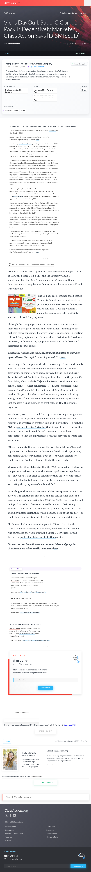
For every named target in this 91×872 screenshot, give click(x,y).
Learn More (51, 765)
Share (8, 53)
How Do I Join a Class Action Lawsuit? (36, 640)
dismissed (52, 130)
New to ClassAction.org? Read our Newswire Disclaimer (32, 265)
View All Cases (10, 827)
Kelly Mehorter (13, 43)
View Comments (80, 53)
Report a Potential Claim (14, 833)
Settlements (9, 830)
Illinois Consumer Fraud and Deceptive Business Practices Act (45, 98)
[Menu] (87, 3)
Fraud (23, 110)
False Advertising (11, 110)
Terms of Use (51, 827)
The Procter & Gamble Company (13, 91)
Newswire (10, 13)
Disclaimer (50, 830)
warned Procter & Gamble (31, 427)
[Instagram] (14, 815)
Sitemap (8, 840)
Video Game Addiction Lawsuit (33, 592)
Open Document (45, 731)
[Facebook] (10, 815)
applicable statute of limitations (38, 537)
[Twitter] (6, 815)
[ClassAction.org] (42, 3)
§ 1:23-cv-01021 (37, 67)
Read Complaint (79, 64)
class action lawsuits (27, 633)
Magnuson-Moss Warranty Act (44, 91)
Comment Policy (52, 837)
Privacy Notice (51, 833)
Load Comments (46, 782)
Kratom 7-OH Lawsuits (30, 612)
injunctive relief (17, 196)
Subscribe (45, 688)
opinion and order (25, 144)
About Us (8, 837)
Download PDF (70, 725)
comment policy (36, 777)
